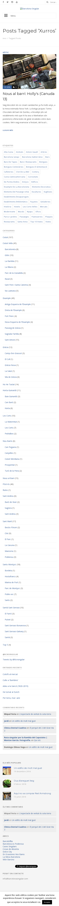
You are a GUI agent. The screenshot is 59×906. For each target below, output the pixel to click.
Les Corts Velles (30, 207)
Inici (4, 38)
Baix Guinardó (11, 396)
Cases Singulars (10, 846)
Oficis (38, 211)
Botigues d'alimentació (36, 167)
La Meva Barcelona (11, 857)
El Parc (8, 539)
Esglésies (48, 192)
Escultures (36, 192)
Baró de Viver (11, 502)
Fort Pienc (9, 316)
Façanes (34, 202)
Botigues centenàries (13, 167)
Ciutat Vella (8, 243)
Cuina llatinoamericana (14, 177)
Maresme (9, 551)
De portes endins (11, 182)
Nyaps (30, 211)
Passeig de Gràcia (13, 328)
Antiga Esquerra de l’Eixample (18, 304)
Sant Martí (7, 521)
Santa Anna (23, 222)
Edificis (34, 182)
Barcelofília (8, 841)
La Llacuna (9, 545)
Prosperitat (10, 465)
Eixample (7, 298)
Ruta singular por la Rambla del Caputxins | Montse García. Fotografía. (25, 739)
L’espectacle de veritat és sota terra (35, 714)
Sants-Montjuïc (9, 564)
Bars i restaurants (28, 162)
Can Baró (9, 402)
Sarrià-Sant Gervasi (11, 607)
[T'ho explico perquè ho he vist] (29, 8)
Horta (7, 408)
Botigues (43, 162)
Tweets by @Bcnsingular (14, 659)
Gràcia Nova (10, 365)
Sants (7, 600)
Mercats (43, 207)
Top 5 (5, 644)
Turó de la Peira (12, 470)
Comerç (35, 172)
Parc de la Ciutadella (14, 273)
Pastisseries (37, 217)
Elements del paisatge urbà (16, 192)
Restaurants (9, 222)
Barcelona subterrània (32, 157)
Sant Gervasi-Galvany (14, 631)
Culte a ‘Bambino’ (10, 680)
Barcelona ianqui (11, 157)
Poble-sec (9, 594)
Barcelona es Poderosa (13, 843)
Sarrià (7, 637)
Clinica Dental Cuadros (15, 728)
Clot (6, 533)
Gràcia (5, 347)
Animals (19, 152)
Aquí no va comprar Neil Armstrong (32, 793)
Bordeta (8, 570)
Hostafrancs (10, 576)
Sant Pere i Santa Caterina (16, 284)
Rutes (5, 490)
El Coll (7, 359)
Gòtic (7, 255)
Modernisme (9, 211)
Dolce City (7, 851)
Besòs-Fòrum (11, 527)
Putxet (8, 619)
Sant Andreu (8, 496)
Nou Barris (7, 441)
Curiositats (33, 177)
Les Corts (7, 415)
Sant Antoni (10, 339)
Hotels (17, 207)
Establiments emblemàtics (15, 202)
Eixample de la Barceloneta (16, 187)
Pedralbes (9, 433)
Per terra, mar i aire (11, 698)
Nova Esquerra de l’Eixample (17, 322)
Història (7, 207)
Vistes (48, 222)
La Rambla (9, 261)
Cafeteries (8, 172)
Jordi (6, 721)
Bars (47, 157)
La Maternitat (11, 421)
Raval (7, 279)
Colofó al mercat (10, 674)
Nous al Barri (8, 478)
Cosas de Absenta (11, 849)
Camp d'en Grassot (13, 353)
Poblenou (9, 557)
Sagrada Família (12, 334)
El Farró (8, 613)
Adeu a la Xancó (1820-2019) (15, 686)
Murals (21, 211)
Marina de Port (11, 582)
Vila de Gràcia (11, 377)
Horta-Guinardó (10, 390)
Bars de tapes (10, 162)
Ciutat (5, 237)
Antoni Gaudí (32, 152)
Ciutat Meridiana (12, 459)
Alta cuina (8, 152)
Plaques (49, 217)
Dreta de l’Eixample (13, 310)
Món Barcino (8, 859)
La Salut (8, 371)
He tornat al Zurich (11, 692)
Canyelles (9, 453)
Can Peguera (10, 447)
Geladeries (45, 202)
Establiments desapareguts (16, 197)
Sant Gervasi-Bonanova (15, 625)
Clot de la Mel (22, 172)
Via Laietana (10, 290)
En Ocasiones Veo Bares (14, 854)
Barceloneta (10, 249)
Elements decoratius (41, 187)
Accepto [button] (47, 902)
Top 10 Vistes (36, 222)
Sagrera (8, 508)
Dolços (25, 182)
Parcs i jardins (10, 217)
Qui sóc (37, 740)
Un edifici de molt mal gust (24, 721)
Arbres (44, 152)
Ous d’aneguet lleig (24, 780)
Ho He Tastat (9, 384)
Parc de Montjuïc (12, 588)
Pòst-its (6, 484)
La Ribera (9, 267)
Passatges (24, 217)
